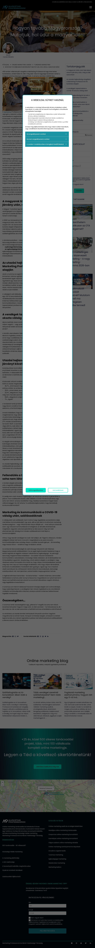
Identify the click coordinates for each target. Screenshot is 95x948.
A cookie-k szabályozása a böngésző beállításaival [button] (45, 144)
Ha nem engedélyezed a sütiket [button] (38, 139)
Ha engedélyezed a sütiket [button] (36, 134)
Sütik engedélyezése (36, 490)
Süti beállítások (58, 490)
